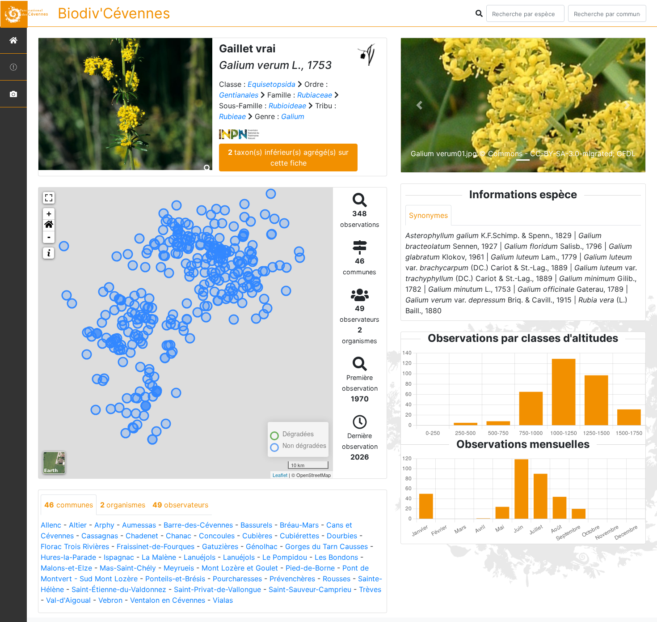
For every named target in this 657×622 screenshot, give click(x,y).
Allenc (51, 524)
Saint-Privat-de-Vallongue (217, 589)
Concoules (217, 535)
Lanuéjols (199, 557)
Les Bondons (336, 557)
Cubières (257, 535)
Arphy (104, 524)
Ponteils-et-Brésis (175, 578)
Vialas (223, 600)
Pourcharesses (237, 578)
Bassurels (256, 524)
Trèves (370, 589)
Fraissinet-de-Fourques (155, 546)
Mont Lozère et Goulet (240, 567)
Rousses (336, 578)
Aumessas (139, 524)
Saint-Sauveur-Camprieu (310, 589)
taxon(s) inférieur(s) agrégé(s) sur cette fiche (288, 157)
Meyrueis (179, 567)
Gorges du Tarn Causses (326, 546)
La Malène (159, 557)
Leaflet (280, 474)
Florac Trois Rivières (75, 546)
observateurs (180, 504)
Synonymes (428, 215)
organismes (122, 504)
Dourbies (342, 535)
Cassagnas (99, 535)
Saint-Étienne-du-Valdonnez (119, 589)
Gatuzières (220, 546)
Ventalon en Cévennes (167, 600)
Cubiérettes (299, 535)
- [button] (48, 237)
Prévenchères (292, 578)
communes (68, 504)
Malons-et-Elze (66, 567)
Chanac (178, 535)
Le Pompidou (284, 557)
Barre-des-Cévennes (198, 524)
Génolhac (262, 546)
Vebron (110, 600)
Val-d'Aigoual (68, 600)
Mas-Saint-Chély (128, 567)
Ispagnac (119, 557)
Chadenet (142, 535)
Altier (78, 524)
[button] (49, 225)
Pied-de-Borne (310, 567)
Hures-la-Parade (68, 557)
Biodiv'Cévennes (114, 13)
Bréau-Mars (299, 524)
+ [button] (48, 213)
